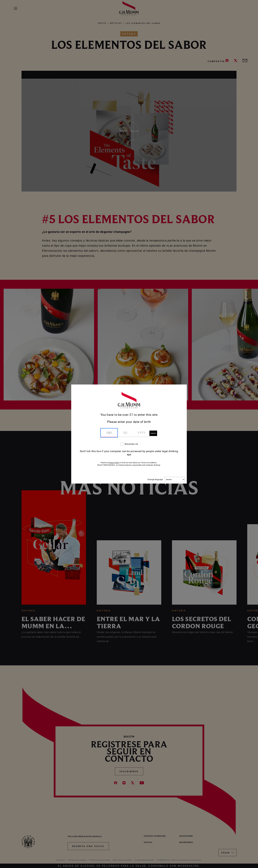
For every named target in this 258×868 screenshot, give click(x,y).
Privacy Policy (113, 462)
